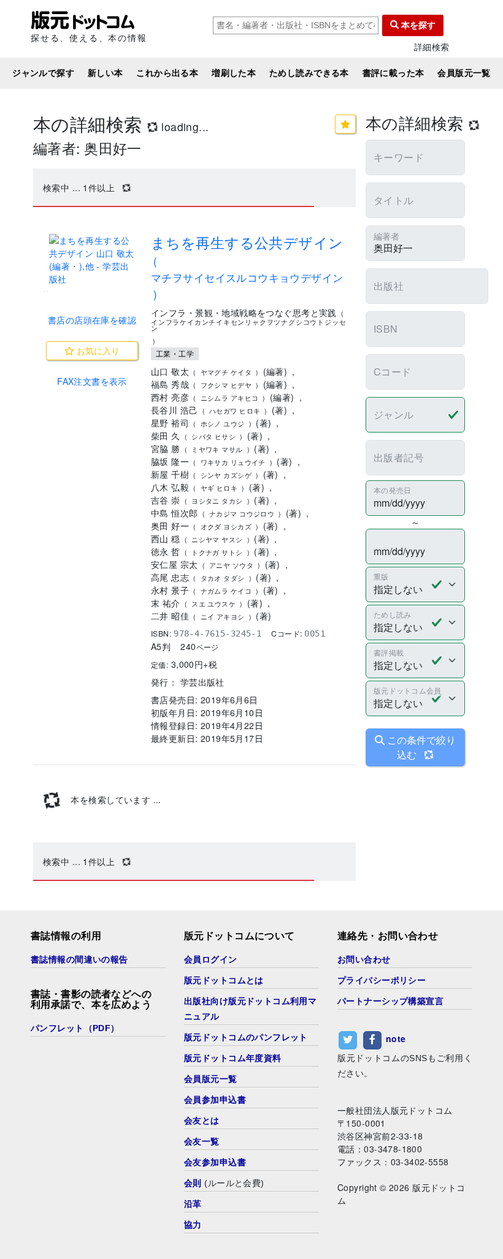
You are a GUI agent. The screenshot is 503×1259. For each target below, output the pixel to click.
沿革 (193, 1204)
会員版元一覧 (464, 73)
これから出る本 (167, 73)
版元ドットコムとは (224, 980)
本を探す (417, 25)
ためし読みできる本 (309, 73)
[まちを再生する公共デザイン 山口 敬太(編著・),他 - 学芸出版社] (92, 259)
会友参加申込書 (215, 1162)
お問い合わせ (364, 959)
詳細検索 (432, 46)
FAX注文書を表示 (92, 381)
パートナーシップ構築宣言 (390, 1001)
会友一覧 (202, 1141)
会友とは (202, 1120)
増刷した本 (234, 73)
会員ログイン (210, 959)
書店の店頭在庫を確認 (92, 320)
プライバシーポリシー (381, 980)
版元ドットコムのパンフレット (246, 1037)
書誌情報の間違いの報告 (79, 959)
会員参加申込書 (215, 1100)
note (396, 1038)
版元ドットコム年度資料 (233, 1058)
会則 (193, 1183)
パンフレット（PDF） (75, 1028)
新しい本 (105, 73)
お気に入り (97, 350)
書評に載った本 (393, 73)
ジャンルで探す (43, 73)
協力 (193, 1225)
